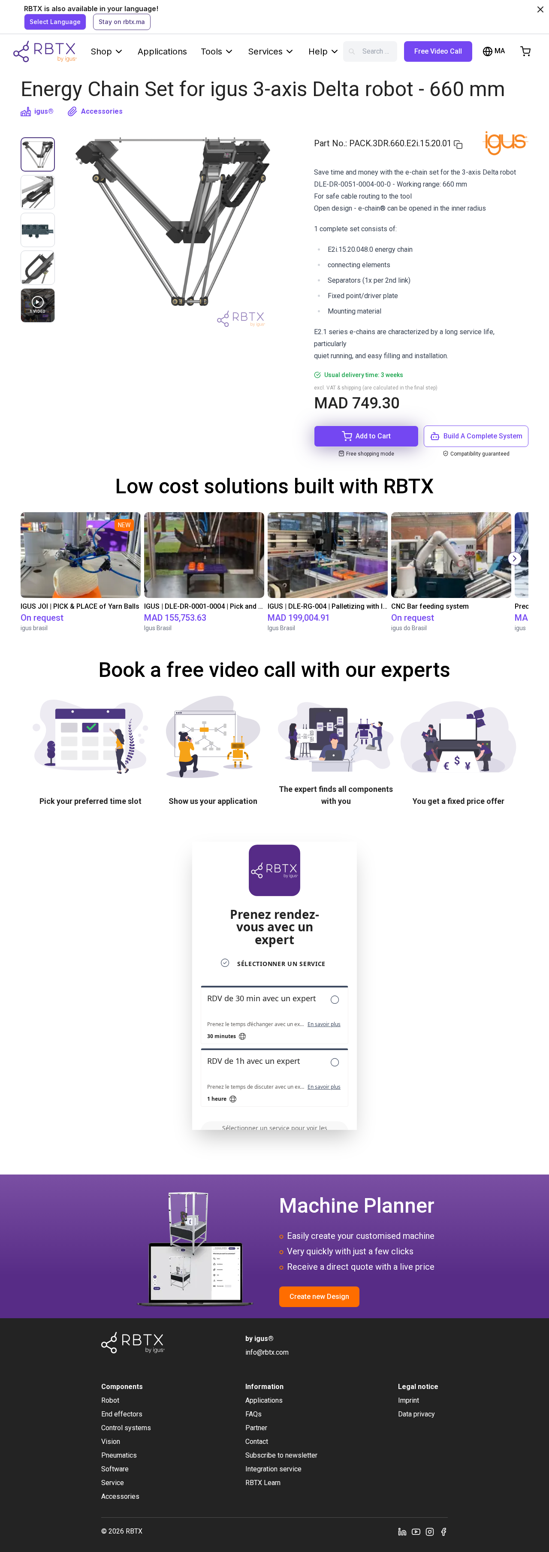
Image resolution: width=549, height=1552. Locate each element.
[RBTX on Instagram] (429, 1531)
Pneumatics (119, 1455)
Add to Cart (373, 436)
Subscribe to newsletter (281, 1455)
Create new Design (319, 1296)
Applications (162, 51)
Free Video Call (438, 51)
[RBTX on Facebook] (443, 1531)
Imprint (408, 1400)
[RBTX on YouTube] (416, 1531)
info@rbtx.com (267, 1352)
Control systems (126, 1428)
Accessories (102, 111)
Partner (256, 1428)
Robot (110, 1400)
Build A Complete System (482, 436)
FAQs (253, 1414)
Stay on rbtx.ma (122, 21)
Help (318, 51)
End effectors (121, 1414)
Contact (256, 1441)
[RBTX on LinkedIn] (402, 1531)
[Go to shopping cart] (525, 51)
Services (265, 51)
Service (112, 1483)
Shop (101, 51)
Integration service (273, 1469)
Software (115, 1469)
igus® (44, 111)
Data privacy (416, 1414)
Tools (211, 51)
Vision (110, 1441)
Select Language (55, 21)
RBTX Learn (263, 1483)
